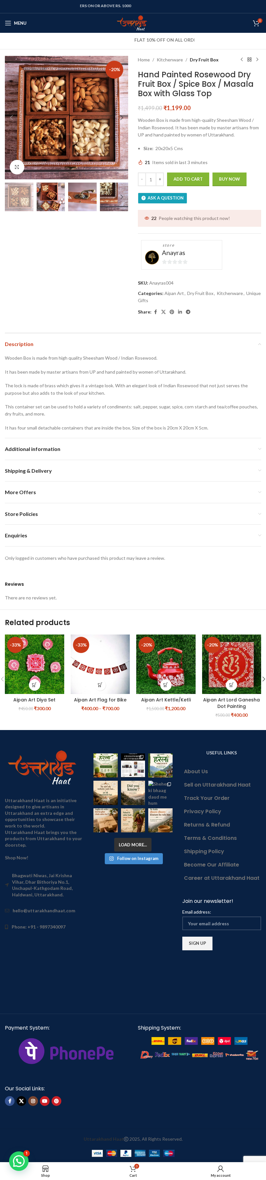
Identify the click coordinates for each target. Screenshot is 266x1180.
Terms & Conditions (210, 838)
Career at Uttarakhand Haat (222, 878)
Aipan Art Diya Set (34, 700)
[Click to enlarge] (17, 167)
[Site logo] (133, 22)
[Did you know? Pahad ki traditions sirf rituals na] (133, 793)
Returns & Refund (207, 824)
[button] (11, 117)
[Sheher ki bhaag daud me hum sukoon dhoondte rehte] (160, 793)
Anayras (173, 252)
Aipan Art (174, 293)
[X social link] (163, 312)
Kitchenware (170, 59)
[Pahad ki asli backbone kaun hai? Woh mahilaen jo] (133, 820)
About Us (196, 771)
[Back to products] (249, 60)
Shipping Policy (204, 851)
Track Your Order (207, 798)
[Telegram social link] (188, 312)
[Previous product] (242, 60)
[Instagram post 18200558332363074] (105, 820)
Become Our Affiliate (211, 864)
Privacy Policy (202, 811)
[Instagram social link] (33, 1101)
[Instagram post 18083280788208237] (133, 765)
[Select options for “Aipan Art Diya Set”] (34, 685)
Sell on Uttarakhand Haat (217, 785)
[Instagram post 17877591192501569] (160, 765)
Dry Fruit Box (204, 59)
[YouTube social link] (45, 1101)
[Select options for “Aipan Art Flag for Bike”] (100, 685)
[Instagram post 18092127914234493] (160, 820)
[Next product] (257, 60)
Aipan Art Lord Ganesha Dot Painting (231, 703)
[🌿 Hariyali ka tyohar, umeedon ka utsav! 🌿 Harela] (105, 765)
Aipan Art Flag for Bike (100, 700)
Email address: (196, 912)
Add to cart (188, 179)
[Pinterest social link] (172, 312)
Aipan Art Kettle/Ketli (166, 700)
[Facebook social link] (155, 312)
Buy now (229, 179)
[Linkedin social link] (180, 312)
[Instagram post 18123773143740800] (105, 793)
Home (144, 59)
